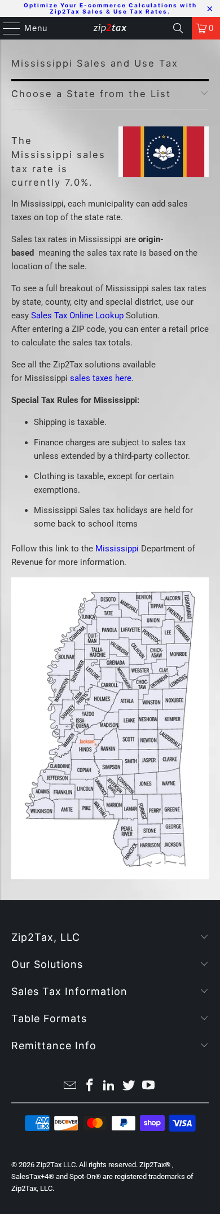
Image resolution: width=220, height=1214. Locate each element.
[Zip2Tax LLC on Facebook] (89, 1086)
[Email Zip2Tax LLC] (70, 1086)
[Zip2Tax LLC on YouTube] (148, 1086)
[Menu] (6, 28)
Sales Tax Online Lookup (77, 315)
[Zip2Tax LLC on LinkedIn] (109, 1086)
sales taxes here (100, 378)
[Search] (178, 28)
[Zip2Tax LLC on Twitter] (129, 1086)
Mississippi (117, 549)
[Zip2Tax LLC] (110, 28)
